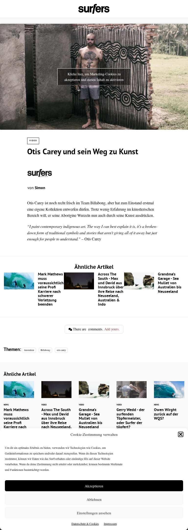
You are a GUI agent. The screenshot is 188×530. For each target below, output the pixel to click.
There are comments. (96, 329)
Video (33, 141)
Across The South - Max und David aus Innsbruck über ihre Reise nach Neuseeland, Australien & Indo (94, 290)
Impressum (110, 524)
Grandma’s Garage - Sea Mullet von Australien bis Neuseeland (154, 284)
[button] (180, 434)
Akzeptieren (94, 485)
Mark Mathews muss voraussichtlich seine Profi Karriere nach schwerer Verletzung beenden (34, 290)
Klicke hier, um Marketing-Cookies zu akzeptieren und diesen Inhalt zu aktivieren (94, 77)
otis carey (61, 350)
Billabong (45, 350)
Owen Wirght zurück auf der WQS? (169, 404)
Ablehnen (94, 499)
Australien (29, 350)
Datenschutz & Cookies (85, 524)
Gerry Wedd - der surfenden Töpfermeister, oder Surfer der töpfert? (132, 408)
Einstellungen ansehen (94, 512)
